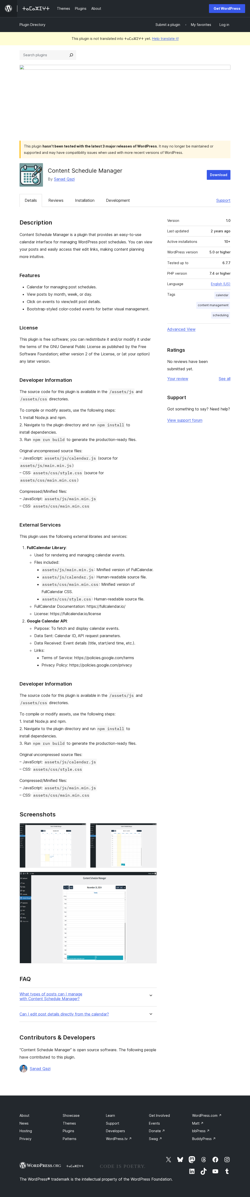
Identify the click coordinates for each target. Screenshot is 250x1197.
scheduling (221, 315)
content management (213, 305)
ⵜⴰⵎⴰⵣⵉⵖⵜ (75, 1166)
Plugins (68, 1131)
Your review (177, 378)
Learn (110, 1115)
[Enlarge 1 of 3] (79, 829)
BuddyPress (204, 1139)
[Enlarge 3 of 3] (150, 878)
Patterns (69, 1139)
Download (218, 175)
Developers (115, 1131)
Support (223, 200)
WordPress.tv (119, 1139)
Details (31, 200)
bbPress (201, 1131)
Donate (157, 1131)
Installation (84, 200)
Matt (198, 1123)
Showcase (71, 1115)
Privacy (25, 1139)
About (24, 1115)
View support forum (184, 420)
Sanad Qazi (64, 179)
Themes (69, 1123)
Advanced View (181, 329)
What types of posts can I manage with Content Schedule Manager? (51, 996)
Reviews (55, 200)
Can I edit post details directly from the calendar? (64, 1014)
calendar (222, 295)
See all (224, 378)
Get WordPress (227, 8)
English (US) (220, 284)
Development (118, 200)
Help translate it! (165, 38)
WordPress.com (207, 1115)
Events (154, 1123)
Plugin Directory (32, 25)
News (24, 1123)
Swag (155, 1139)
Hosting (26, 1131)
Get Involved (159, 1115)
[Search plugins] (71, 55)
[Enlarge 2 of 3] (150, 829)
